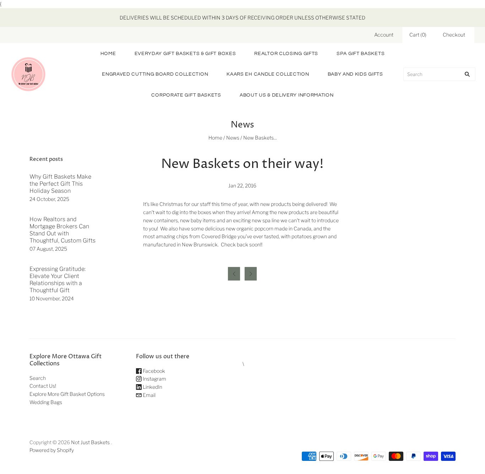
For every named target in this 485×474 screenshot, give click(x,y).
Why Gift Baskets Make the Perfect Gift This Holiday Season (60, 183)
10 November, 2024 (51, 298)
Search (37, 378)
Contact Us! (42, 386)
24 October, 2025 (49, 199)
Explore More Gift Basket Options (67, 394)
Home (108, 53)
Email (149, 395)
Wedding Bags (45, 402)
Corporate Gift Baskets (186, 95)
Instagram (154, 379)
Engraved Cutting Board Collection (155, 74)
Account (383, 35)
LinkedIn (152, 387)
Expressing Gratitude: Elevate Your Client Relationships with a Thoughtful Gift (57, 280)
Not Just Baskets (90, 442)
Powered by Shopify (51, 450)
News (232, 138)
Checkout (454, 35)
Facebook (153, 371)
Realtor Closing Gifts (286, 53)
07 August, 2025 (48, 249)
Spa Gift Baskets (361, 53)
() (417, 35)
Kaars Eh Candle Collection (268, 74)
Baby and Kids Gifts (355, 74)
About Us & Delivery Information (287, 95)
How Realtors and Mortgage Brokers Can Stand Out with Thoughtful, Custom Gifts (62, 230)
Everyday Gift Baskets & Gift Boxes (185, 53)
